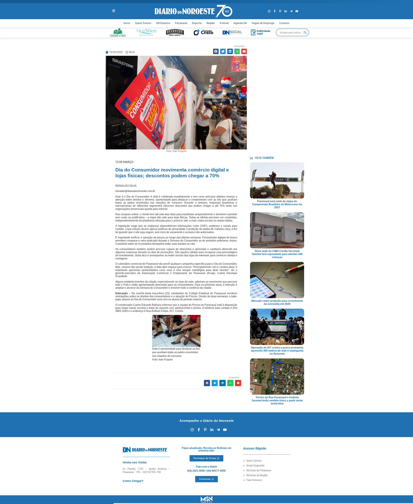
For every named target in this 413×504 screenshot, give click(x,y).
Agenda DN (240, 23)
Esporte (197, 23)
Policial (224, 23)
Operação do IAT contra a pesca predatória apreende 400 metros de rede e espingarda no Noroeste (277, 350)
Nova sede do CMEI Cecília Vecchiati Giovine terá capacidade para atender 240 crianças (277, 254)
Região (210, 23)
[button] (216, 51)
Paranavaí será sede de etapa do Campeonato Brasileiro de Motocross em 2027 (277, 204)
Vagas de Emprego (263, 23)
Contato (284, 23)
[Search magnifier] (305, 32)
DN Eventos (163, 23)
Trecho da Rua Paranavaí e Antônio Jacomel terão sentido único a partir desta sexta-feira (277, 400)
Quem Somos (143, 23)
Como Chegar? (133, 481)
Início (127, 23)
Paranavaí (181, 23)
